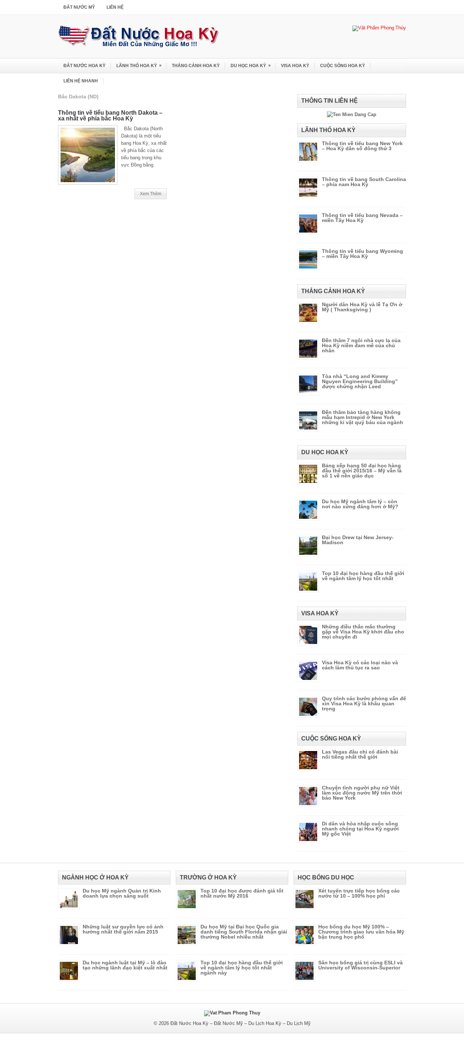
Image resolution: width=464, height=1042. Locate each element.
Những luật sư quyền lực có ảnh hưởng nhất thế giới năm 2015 (123, 929)
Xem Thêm (150, 193)
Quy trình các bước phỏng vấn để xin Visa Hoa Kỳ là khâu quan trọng (364, 703)
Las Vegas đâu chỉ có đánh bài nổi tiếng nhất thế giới (360, 754)
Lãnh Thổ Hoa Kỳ (139, 65)
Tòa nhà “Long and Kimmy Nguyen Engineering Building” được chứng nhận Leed (360, 381)
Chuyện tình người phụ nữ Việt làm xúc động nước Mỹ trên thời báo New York (362, 793)
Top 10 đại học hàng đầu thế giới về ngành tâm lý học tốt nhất (363, 575)
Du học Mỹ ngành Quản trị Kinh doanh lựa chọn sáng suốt (122, 893)
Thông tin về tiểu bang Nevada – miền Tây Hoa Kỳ (362, 217)
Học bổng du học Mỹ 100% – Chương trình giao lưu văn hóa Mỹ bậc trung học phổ (361, 932)
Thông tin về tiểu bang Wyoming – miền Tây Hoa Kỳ (362, 253)
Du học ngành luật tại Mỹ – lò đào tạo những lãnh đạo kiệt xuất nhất (125, 965)
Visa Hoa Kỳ (295, 65)
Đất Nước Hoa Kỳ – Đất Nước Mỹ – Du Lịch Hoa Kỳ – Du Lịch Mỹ (240, 1023)
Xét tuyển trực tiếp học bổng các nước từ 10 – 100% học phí (359, 893)
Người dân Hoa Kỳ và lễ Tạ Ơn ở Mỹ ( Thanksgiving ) (362, 306)
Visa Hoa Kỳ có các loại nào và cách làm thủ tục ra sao (360, 665)
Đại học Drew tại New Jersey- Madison (358, 539)
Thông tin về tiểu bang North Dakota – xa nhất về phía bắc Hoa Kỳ (110, 116)
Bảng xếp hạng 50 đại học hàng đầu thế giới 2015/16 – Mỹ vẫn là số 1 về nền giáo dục (362, 471)
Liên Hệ (115, 7)
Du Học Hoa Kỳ (251, 65)
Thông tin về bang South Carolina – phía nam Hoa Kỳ (364, 181)
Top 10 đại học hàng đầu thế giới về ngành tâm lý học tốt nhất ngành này (241, 968)
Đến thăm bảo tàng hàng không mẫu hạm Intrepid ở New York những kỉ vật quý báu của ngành (362, 417)
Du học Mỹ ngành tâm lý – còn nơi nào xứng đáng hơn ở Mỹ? (360, 504)
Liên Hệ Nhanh (80, 80)
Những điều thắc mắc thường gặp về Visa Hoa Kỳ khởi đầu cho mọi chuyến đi (363, 632)
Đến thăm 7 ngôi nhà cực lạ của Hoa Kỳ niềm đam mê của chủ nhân (361, 345)
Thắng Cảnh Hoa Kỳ (196, 65)
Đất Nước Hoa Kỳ (84, 65)
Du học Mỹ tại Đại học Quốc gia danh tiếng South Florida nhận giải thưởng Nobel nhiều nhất (243, 932)
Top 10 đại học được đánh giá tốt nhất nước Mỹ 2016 (241, 893)
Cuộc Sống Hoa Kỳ (342, 65)
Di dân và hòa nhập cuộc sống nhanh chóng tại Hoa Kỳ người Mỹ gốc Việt (360, 829)
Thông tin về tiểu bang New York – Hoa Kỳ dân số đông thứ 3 (362, 145)
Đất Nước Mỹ (79, 7)
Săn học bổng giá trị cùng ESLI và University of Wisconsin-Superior (360, 965)
